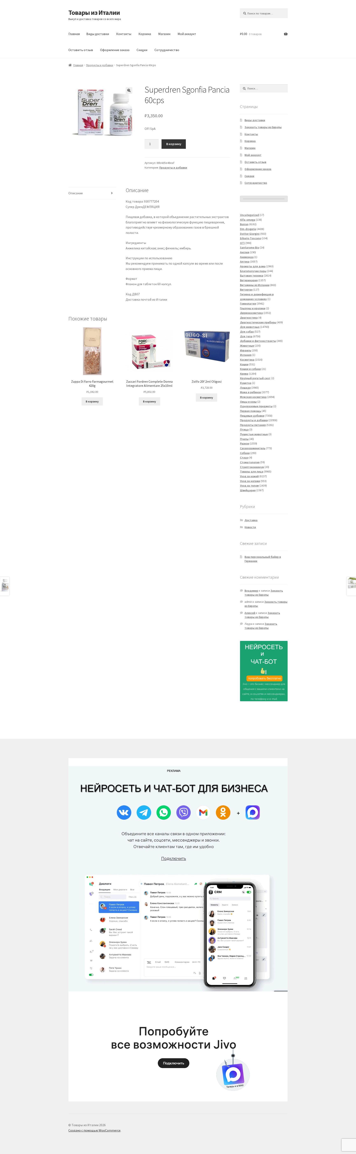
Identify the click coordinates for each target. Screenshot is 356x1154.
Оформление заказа (114, 50)
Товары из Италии (94, 12)
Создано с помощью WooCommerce (94, 1130)
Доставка (251, 520)
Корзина (144, 34)
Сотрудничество (167, 50)
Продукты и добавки (99, 65)
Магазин (164, 34)
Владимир (251, 590)
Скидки (142, 50)
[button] (129, 90)
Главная (74, 34)
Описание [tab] (75, 193)
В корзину (173, 144)
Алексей (250, 613)
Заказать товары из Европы (263, 127)
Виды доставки (97, 34)
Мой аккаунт (187, 34)
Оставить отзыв (80, 50)
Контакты (123, 34)
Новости (250, 527)
